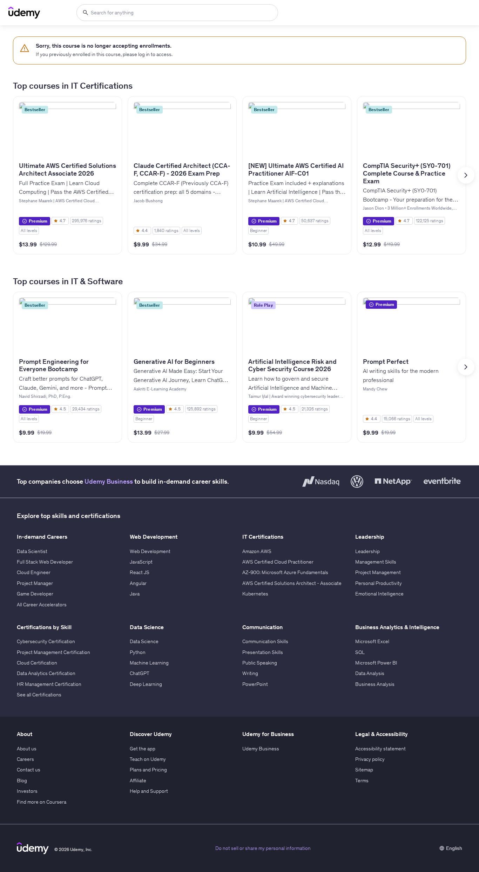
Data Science (144, 641)
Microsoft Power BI (376, 663)
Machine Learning (149, 663)
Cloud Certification (37, 663)
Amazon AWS (256, 551)
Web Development (150, 551)
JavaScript (141, 562)
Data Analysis (369, 673)
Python (138, 652)
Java (135, 594)
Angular (138, 583)
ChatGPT (139, 673)
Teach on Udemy (148, 759)
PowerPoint (255, 684)
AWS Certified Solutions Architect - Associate (292, 583)
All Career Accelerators (42, 604)
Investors (27, 791)
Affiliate (138, 780)
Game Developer (35, 594)
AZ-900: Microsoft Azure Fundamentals (285, 572)
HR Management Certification (49, 684)
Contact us (28, 770)
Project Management (378, 572)
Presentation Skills (262, 652)
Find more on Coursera (41, 802)
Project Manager (35, 583)
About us (26, 748)
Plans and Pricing (148, 770)
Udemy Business (109, 481)
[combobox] (177, 12)
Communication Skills (265, 641)
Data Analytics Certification (46, 673)
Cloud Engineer (33, 572)
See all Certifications (39, 695)
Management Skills (375, 562)
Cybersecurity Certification (46, 641)
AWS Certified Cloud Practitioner (277, 562)
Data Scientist (32, 551)
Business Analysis (374, 684)
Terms (362, 780)
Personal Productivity (378, 583)
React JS (139, 572)
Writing (250, 673)
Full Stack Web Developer (45, 562)
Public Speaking (259, 663)
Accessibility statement (380, 748)
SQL (360, 652)
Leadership (367, 551)
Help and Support (149, 791)
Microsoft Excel (372, 641)
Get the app (142, 748)
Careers (25, 759)
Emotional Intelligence (379, 594)
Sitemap (364, 770)
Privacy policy (370, 759)
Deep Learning (146, 684)
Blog (22, 780)
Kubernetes (255, 594)
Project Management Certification (53, 652)
